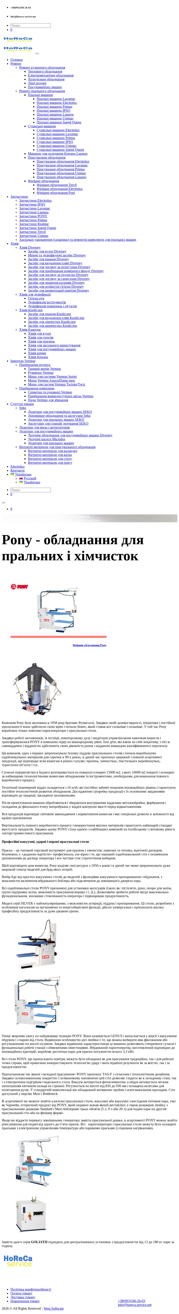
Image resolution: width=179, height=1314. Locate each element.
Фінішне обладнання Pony (90, 645)
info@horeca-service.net (134, 1305)
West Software (54, 1308)
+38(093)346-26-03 (131, 1301)
